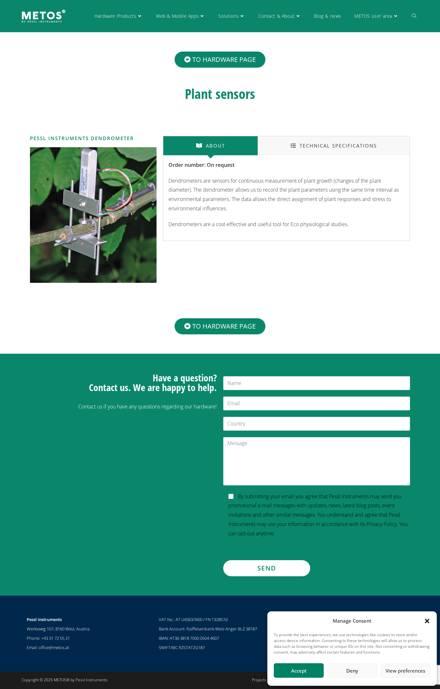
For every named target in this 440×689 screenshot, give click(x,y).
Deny (352, 670)
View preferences (405, 670)
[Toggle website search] (414, 16)
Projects (259, 680)
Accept (299, 670)
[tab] (210, 145)
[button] (427, 621)
